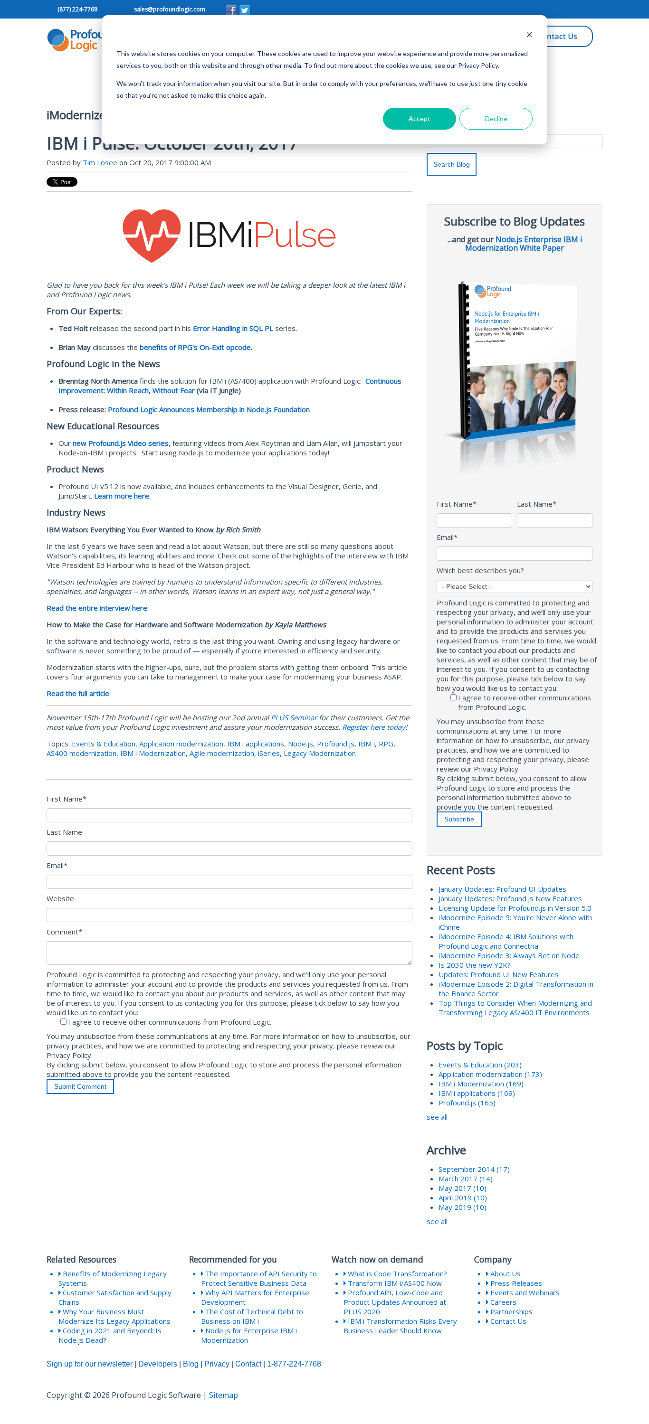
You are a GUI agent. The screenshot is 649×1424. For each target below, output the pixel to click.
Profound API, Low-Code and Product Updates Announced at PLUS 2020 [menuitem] (395, 1302)
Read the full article (78, 693)
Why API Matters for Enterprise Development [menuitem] (255, 1297)
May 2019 (463, 1207)
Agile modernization (222, 753)
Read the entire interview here (97, 608)
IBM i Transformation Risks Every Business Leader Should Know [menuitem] (400, 1325)
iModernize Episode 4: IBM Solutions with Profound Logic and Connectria (506, 941)
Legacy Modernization (320, 753)
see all (437, 1117)
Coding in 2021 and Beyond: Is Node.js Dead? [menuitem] (110, 1335)
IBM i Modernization (153, 753)
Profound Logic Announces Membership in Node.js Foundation (209, 409)
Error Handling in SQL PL (233, 328)
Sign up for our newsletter (90, 1364)
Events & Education (103, 743)
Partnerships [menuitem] (510, 1311)
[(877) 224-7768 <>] (56, 10)
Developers (157, 1364)
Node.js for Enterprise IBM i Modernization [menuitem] (249, 1335)
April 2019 (463, 1197)
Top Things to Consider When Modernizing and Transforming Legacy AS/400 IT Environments (515, 1007)
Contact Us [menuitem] (507, 1321)
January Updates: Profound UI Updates (502, 889)
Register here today (373, 727)
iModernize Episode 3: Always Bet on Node (509, 955)
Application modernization (181, 743)
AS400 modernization (81, 753)
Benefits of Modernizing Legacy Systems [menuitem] (112, 1278)
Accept (419, 118)
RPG (386, 743)
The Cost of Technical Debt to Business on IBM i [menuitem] (252, 1316)
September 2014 (474, 1169)
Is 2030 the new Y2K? (475, 965)
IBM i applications (255, 743)
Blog (191, 1364)
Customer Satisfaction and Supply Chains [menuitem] (115, 1297)
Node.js (300, 743)
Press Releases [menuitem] (515, 1283)
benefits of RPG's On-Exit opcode (195, 347)
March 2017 (466, 1178)
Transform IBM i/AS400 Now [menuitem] (394, 1283)
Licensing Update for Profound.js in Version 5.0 (515, 908)
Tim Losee (100, 162)
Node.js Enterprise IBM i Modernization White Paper (523, 243)
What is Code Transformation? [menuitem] (396, 1273)
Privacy (216, 1364)
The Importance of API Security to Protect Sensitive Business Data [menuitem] (259, 1278)
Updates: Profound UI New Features (499, 974)
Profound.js (335, 743)
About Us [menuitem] (504, 1273)
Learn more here (121, 495)
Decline (496, 118)
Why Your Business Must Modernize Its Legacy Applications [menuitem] (114, 1316)
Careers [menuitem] (502, 1302)
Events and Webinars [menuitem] (524, 1292)
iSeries (269, 753)
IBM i (366, 743)
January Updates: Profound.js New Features (510, 898)
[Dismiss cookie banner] (529, 36)
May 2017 (463, 1188)
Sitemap (223, 1395)
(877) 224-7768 (77, 9)
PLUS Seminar (294, 717)
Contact (248, 1364)
